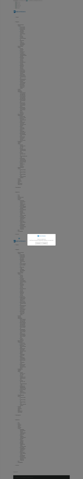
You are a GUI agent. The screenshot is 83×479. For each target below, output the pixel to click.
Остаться (38, 243)
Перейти (44, 243)
